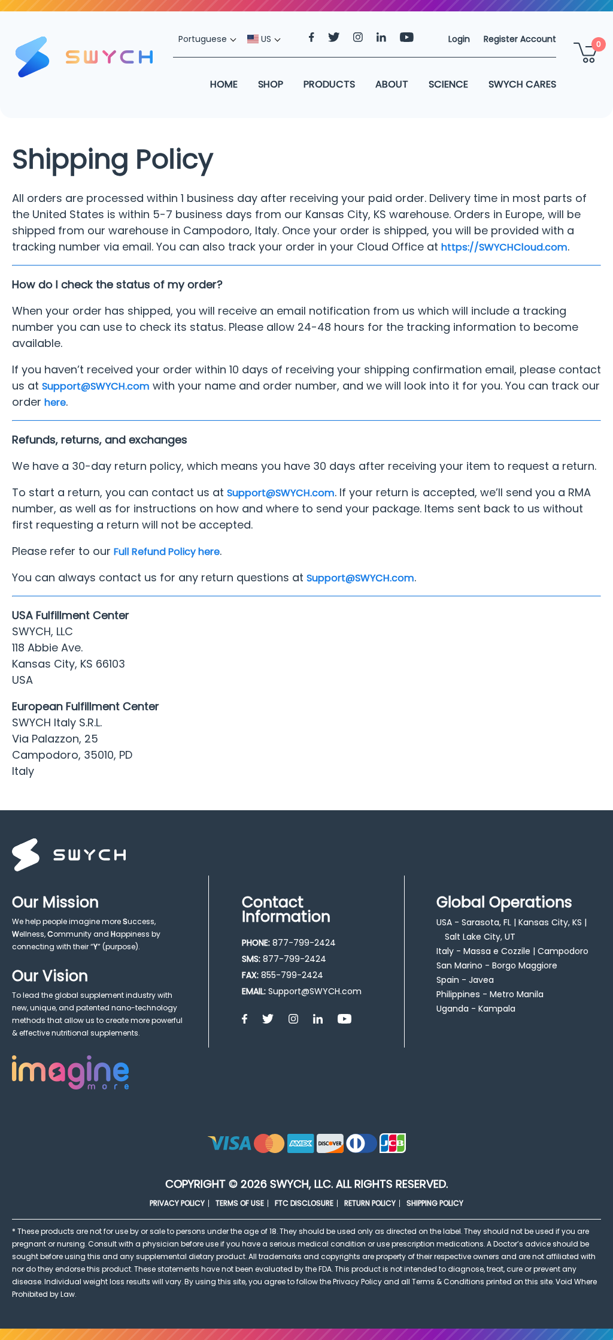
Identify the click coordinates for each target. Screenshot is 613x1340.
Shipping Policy (434, 1203)
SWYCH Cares (522, 84)
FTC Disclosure (304, 1203)
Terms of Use (240, 1203)
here (55, 402)
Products (329, 84)
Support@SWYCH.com (96, 386)
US (265, 39)
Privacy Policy (177, 1203)
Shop (270, 84)
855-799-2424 (292, 975)
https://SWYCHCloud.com (504, 247)
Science (448, 84)
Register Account (520, 39)
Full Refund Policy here (167, 552)
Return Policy (370, 1203)
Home (224, 84)
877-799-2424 (304, 943)
